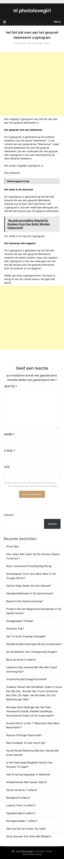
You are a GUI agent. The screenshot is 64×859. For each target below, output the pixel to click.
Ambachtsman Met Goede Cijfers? (26, 782)
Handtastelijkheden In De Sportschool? (29, 593)
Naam (9, 434)
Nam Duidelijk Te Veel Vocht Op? (26, 743)
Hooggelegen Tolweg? (19, 620)
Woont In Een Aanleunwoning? (24, 601)
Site (7, 467)
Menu (57, 21)
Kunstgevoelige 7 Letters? (22, 820)
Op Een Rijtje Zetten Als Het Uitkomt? (28, 585)
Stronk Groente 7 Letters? (22, 790)
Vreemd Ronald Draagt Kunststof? (26, 679)
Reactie (10, 386)
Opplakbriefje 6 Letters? (20, 813)
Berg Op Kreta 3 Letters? (21, 659)
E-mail (9, 451)
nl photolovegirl (32, 10)
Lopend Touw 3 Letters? (20, 805)
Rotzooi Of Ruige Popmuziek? (24, 735)
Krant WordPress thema (37, 853)
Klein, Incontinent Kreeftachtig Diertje (29, 566)
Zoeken (8, 515)
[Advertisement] (32, 84)
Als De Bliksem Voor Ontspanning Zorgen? (31, 651)
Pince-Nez (12, 546)
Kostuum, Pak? (15, 628)
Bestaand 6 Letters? (18, 797)
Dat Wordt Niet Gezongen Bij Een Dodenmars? (34, 644)
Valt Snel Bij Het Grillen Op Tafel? (26, 828)
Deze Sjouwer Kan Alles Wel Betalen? (29, 836)
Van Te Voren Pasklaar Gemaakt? (26, 636)
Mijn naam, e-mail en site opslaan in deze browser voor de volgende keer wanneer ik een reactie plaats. (33, 484)
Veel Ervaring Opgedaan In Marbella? (28, 774)
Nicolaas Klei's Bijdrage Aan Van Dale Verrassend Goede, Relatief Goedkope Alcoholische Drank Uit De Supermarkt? (30, 711)
